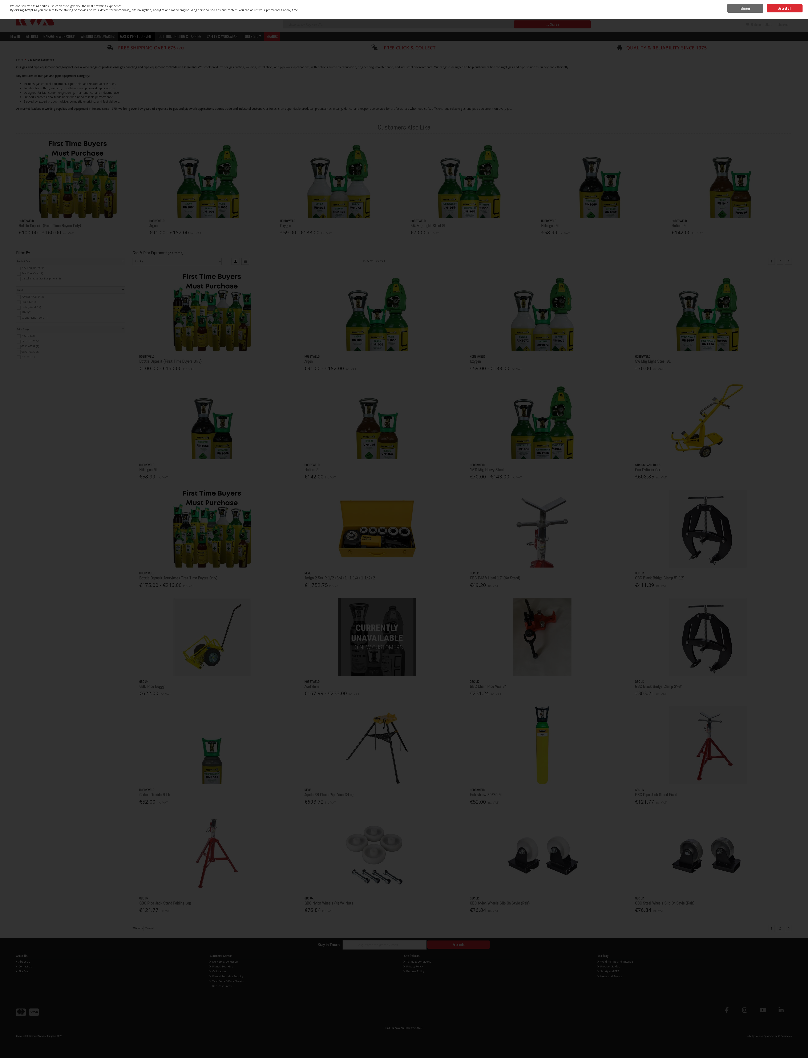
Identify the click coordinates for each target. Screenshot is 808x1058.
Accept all (784, 8)
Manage (745, 8)
